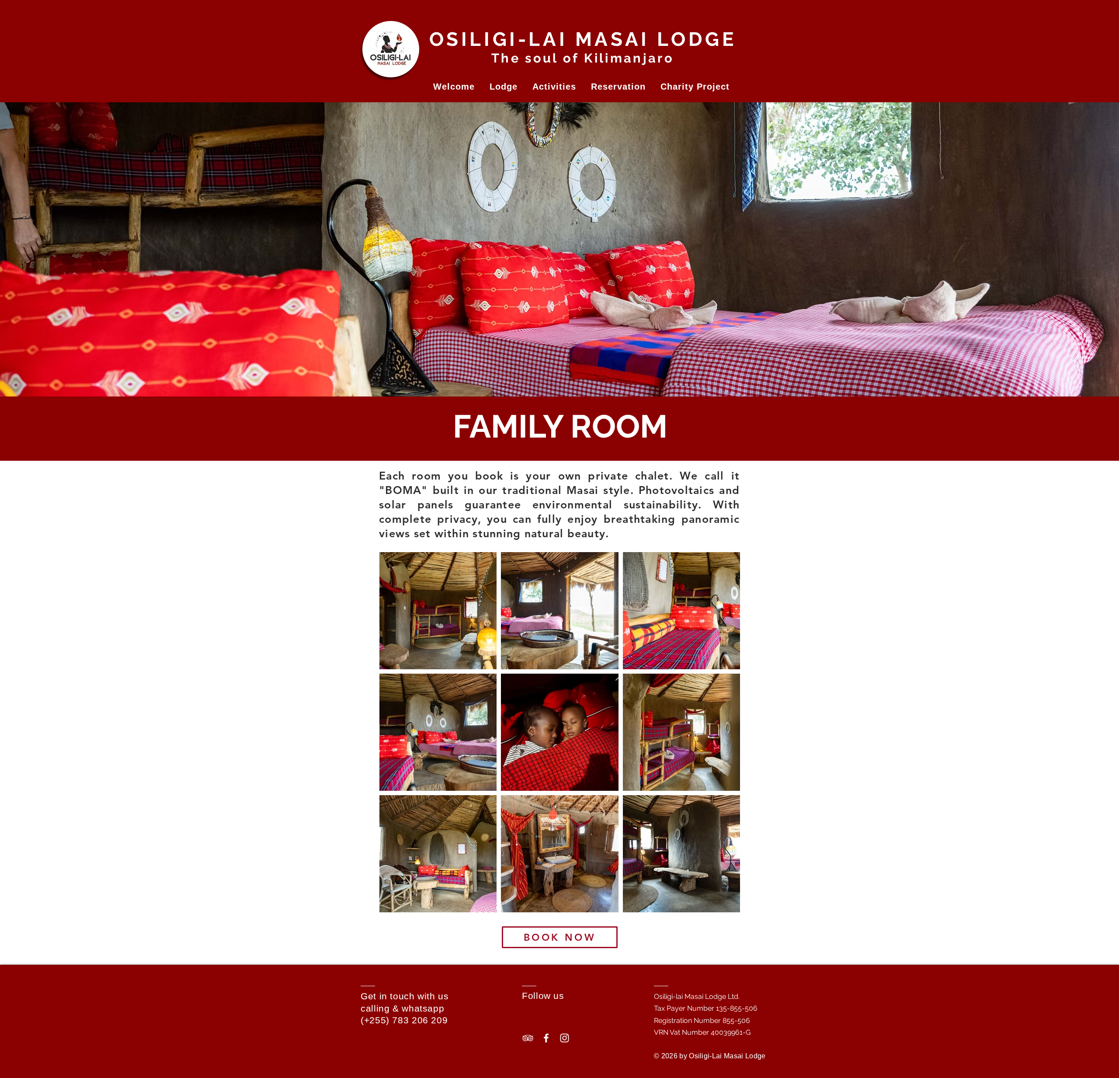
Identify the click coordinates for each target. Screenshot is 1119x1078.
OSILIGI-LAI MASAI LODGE (583, 39)
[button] (454, 86)
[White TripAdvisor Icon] (528, 1038)
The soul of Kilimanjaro (582, 58)
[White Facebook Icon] (546, 1038)
